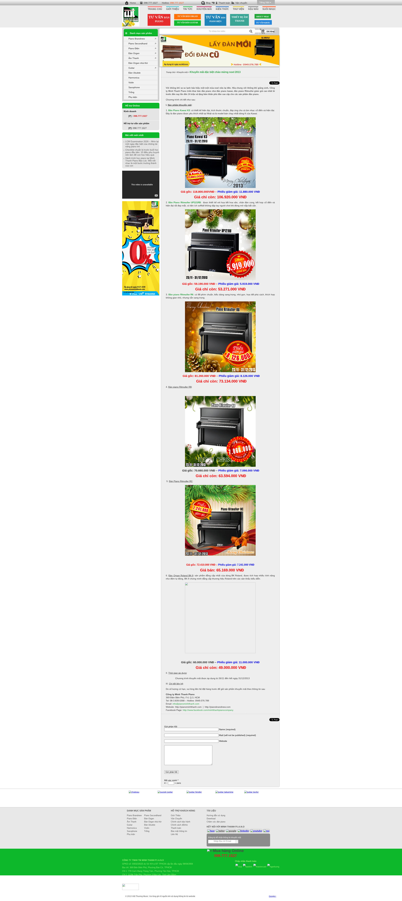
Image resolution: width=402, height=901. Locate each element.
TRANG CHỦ (155, 9)
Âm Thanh (133, 58)
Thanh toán (224, 3)
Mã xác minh (171, 780)
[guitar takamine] (195, 792)
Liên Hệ (174, 834)
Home (133, 3)
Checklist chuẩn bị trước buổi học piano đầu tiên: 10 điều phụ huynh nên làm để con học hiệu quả (142, 152)
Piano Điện (133, 48)
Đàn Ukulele (134, 73)
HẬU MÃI (253, 9)
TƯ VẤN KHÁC (263, 23)
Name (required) (227, 729)
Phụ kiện (132, 97)
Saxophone (134, 87)
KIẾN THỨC (222, 9)
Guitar (131, 68)
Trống (131, 92)
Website (223, 741)
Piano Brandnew (136, 38)
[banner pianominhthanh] (219, 51)
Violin (131, 82)
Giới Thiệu (175, 815)
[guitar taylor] (222, 792)
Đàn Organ (133, 53)
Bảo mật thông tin (179, 831)
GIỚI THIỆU (172, 9)
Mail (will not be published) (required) (237, 735)
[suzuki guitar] (136, 792)
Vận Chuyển (176, 818)
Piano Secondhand (137, 43)
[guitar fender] (165, 792)
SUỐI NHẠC (269, 9)
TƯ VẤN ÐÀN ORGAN (187, 16)
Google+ (272, 896)
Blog (208, 3)
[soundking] (250, 792)
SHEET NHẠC (262, 16)
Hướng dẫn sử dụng (216, 815)
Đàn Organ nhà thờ (138, 63)
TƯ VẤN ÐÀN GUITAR (187, 22)
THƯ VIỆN (238, 9)
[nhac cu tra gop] (140, 294)
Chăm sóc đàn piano (216, 822)
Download (211, 818)
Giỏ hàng (270, 31)
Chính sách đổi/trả (179, 825)
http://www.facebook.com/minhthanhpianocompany (208, 710)
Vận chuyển (241, 3)
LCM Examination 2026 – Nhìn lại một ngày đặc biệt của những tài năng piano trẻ (142, 144)
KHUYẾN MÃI (204, 9)
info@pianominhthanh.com (186, 704)
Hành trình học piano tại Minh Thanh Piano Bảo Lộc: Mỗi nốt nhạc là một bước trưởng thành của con (140, 162)
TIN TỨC (188, 9)
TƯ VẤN (159, 19)
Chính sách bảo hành (180, 822)
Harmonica (133, 77)
